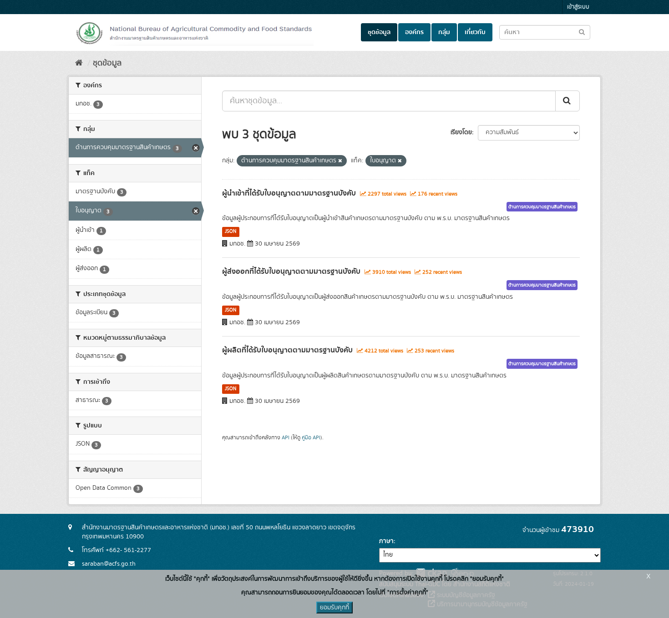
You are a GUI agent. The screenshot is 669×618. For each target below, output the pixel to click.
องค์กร (414, 32)
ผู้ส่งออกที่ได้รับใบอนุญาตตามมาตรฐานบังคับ (291, 271)
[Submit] (567, 100)
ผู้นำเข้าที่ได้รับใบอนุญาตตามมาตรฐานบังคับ (289, 193)
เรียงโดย (461, 132)
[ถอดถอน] (340, 161)
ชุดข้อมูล (379, 32)
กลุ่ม (444, 32)
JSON (230, 231)
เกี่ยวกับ (475, 32)
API (285, 438)
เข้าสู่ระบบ (578, 7)
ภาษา (386, 541)
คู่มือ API (311, 438)
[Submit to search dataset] (582, 31)
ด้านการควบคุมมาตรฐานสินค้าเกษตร (542, 207)
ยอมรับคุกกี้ (334, 607)
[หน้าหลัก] (79, 63)
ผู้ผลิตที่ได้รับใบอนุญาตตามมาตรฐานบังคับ (287, 350)
